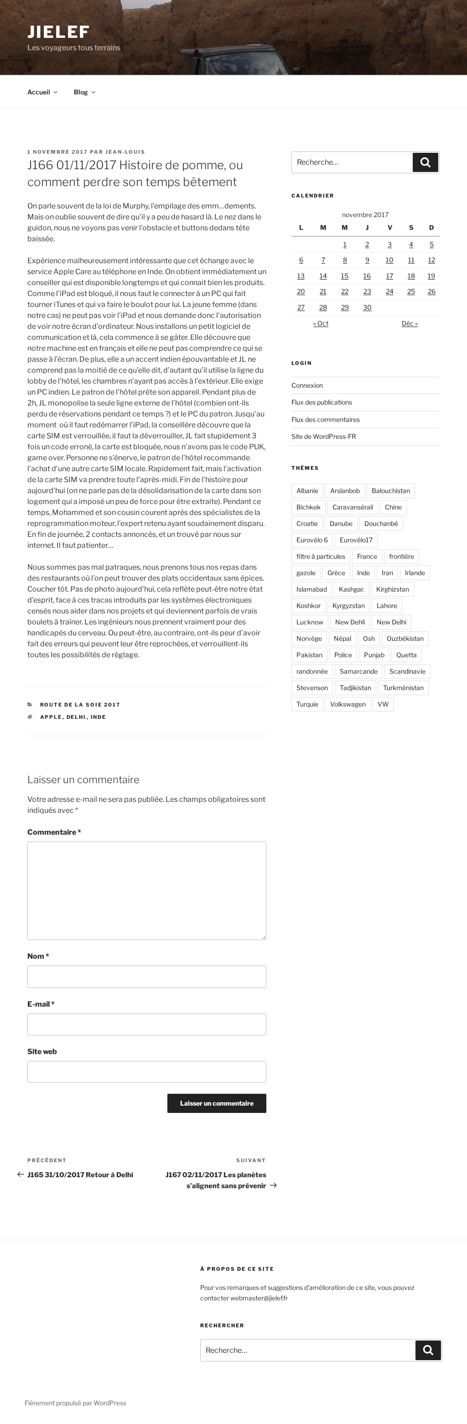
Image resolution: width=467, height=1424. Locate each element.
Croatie (307, 523)
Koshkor (308, 605)
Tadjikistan (355, 687)
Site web (42, 1051)
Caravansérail (352, 507)
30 (367, 307)
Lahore (387, 605)
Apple (51, 717)
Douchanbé (381, 523)
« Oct (320, 323)
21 (323, 291)
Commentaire (54, 832)
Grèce (336, 573)
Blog (81, 92)
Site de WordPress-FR (323, 436)
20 (301, 291)
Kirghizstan (392, 589)
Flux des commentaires (325, 419)
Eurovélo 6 (312, 540)
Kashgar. (351, 589)
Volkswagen (348, 704)
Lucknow (309, 622)
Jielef (59, 32)
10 (390, 260)
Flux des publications (321, 402)
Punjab (374, 655)
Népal (342, 638)
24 (390, 291)
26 (432, 291)
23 (367, 291)
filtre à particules (320, 556)
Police (343, 655)
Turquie (307, 704)
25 (411, 291)
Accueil (38, 92)
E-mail (41, 1004)
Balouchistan (391, 490)
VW (383, 704)
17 (389, 276)
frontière (401, 556)
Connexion (307, 385)
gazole (306, 573)
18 (411, 276)
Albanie (307, 490)
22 (344, 291)
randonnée (312, 671)
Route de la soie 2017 (80, 705)
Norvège (309, 638)
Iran (387, 573)
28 (323, 307)
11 (411, 260)
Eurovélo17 (356, 540)
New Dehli (350, 622)
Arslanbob (345, 490)
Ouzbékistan (405, 638)
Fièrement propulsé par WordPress (75, 1403)
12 (431, 260)
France (367, 556)
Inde (99, 717)
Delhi (77, 717)
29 (345, 307)
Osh (369, 638)
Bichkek (308, 507)
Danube (341, 523)
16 (367, 276)
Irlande (415, 573)
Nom (38, 956)
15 (344, 276)
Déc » (410, 323)
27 (301, 307)
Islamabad (311, 589)
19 (431, 276)
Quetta (406, 655)
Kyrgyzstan (348, 605)
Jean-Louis (125, 152)
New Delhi (391, 622)
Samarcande (359, 671)
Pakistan (309, 655)
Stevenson (312, 687)
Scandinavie (407, 671)
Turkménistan (403, 687)
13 (301, 276)
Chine (393, 507)
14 (323, 276)
